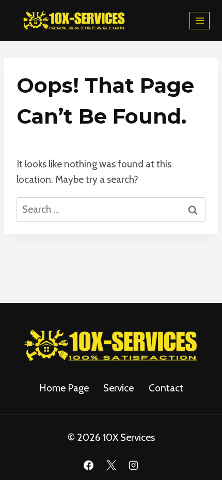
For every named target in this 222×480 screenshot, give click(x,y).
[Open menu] (199, 20)
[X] (111, 465)
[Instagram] (134, 465)
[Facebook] (88, 465)
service (118, 388)
